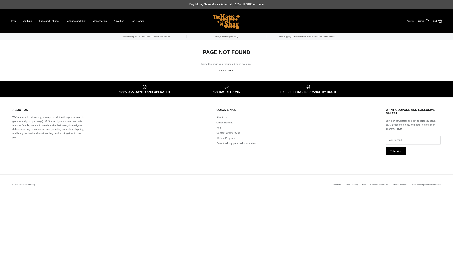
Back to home (226, 70)
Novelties (119, 20)
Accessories (100, 20)
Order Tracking (224, 122)
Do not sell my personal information (236, 143)
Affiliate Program (225, 138)
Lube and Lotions (49, 20)
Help (219, 127)
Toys (13, 20)
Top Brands (137, 20)
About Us (221, 117)
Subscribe (396, 151)
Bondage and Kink (76, 20)
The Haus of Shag (27, 185)
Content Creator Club (228, 132)
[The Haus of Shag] (226, 21)
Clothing (27, 20)
